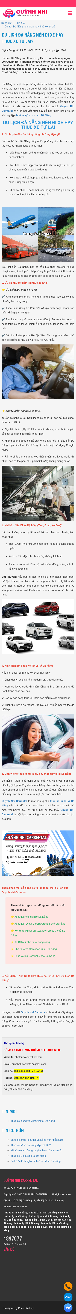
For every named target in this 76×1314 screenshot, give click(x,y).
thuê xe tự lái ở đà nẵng (26, 1223)
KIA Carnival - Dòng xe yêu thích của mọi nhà (36, 1150)
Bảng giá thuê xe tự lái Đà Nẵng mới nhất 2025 (37, 1139)
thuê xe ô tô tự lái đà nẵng (42, 1212)
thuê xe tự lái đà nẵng (15, 1212)
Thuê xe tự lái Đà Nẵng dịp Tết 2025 (31, 1145)
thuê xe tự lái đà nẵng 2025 (33, 1226)
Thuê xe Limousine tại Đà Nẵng (28, 1155)
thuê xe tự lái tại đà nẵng (54, 1223)
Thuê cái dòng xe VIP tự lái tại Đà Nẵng (33, 1121)
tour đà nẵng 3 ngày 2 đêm (38, 1219)
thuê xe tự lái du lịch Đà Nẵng (33, 115)
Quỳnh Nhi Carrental (14, 801)
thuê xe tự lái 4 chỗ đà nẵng (43, 1216)
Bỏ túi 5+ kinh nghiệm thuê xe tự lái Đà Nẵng (36, 1161)
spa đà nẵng (10, 1226)
